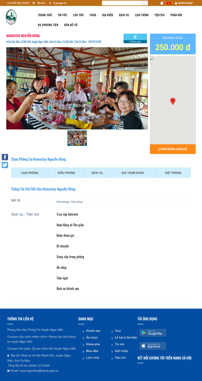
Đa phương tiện (48, 25)
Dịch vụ (124, 15)
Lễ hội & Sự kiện (125, 337)
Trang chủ (45, 15)
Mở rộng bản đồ (174, 149)
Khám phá (93, 344)
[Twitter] (5, 165)
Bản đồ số (71, 25)
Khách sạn (93, 331)
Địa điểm (107, 15)
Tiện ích (159, 15)
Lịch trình (142, 15)
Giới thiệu (121, 351)
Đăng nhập (185, 3)
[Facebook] (5, 157)
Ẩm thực (92, 337)
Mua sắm (92, 351)
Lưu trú (78, 15)
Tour (93, 15)
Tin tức (62, 15)
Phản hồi (176, 15)
